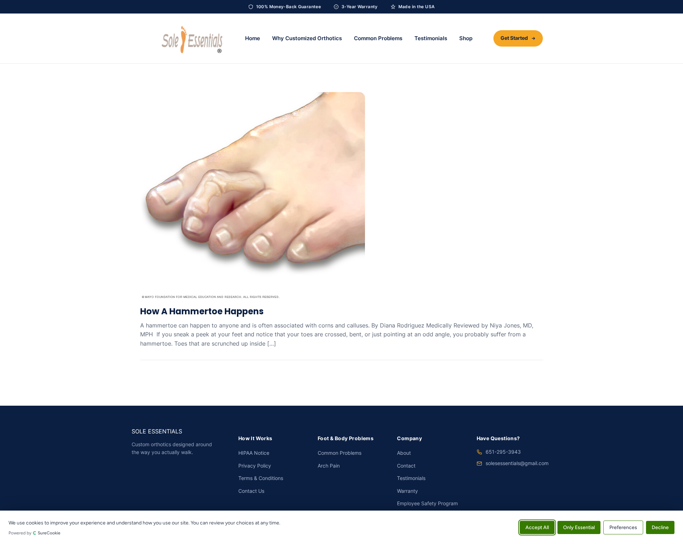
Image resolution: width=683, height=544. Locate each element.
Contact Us (251, 491)
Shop (465, 38)
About (404, 453)
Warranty (407, 491)
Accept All (537, 527)
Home (252, 38)
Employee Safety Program (427, 503)
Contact (406, 466)
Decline (660, 527)
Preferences (623, 527)
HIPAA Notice (253, 453)
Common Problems (378, 38)
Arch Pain (329, 466)
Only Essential (579, 527)
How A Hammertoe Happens (202, 311)
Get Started (514, 38)
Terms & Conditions (260, 478)
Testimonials (430, 38)
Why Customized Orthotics (307, 38)
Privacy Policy (254, 466)
